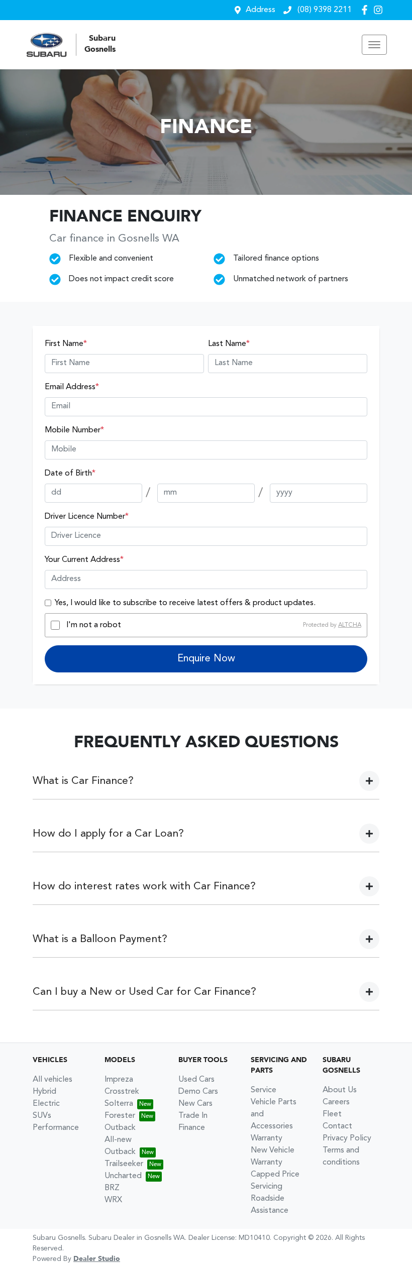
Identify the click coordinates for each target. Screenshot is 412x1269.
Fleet (332, 1114)
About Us (340, 1090)
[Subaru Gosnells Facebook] (366, 10)
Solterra (119, 1104)
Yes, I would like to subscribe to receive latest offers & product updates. (185, 603)
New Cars (195, 1104)
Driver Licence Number (87, 517)
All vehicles (52, 1080)
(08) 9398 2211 (323, 10)
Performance (56, 1128)
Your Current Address (84, 560)
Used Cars (196, 1080)
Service (263, 1090)
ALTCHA (349, 625)
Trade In (193, 1116)
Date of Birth (70, 474)
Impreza (119, 1080)
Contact (337, 1126)
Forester (120, 1116)
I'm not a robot (93, 625)
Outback (120, 1128)
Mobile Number (74, 430)
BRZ (112, 1188)
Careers (336, 1102)
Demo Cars (198, 1092)
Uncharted (123, 1176)
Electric (46, 1104)
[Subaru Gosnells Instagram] (380, 10)
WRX (113, 1200)
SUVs (42, 1116)
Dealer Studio (96, 1258)
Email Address (72, 387)
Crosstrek (122, 1092)
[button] (374, 45)
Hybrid (44, 1092)
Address (260, 10)
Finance (191, 1128)
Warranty (266, 1138)
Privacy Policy (347, 1138)
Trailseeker (124, 1164)
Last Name (229, 344)
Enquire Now (206, 659)
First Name (66, 344)
